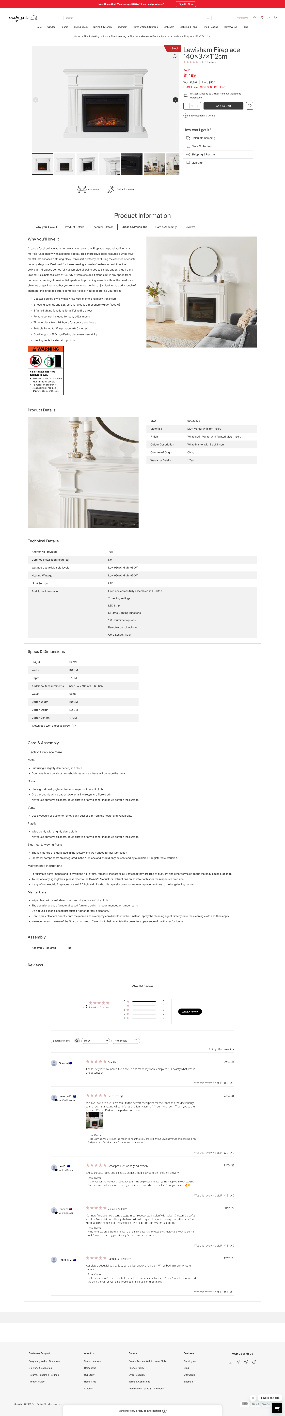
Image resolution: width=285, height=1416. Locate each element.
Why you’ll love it (46, 227)
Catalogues (190, 1361)
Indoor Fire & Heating (114, 36)
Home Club (90, 1381)
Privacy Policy (136, 1367)
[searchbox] (62, 1040)
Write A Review (190, 1011)
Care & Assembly (166, 227)
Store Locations (92, 1361)
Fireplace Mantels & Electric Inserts (149, 36)
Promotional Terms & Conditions (146, 1388)
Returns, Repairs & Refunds (44, 1374)
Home (77, 36)
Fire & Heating (91, 36)
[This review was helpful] (225, 1195)
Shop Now (183, 4)
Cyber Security (137, 1374)
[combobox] (137, 18)
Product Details (74, 227)
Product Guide (37, 1381)
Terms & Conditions (139, 1381)
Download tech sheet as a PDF (51, 725)
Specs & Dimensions (134, 226)
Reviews (190, 227)
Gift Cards (189, 1374)
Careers (88, 1388)
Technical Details (102, 227)
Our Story (89, 1374)
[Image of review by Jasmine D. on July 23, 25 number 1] (94, 1120)
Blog (186, 1367)
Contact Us (242, 18)
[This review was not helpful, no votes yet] (231, 1083)
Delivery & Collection (40, 1367)
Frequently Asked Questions (44, 1361)
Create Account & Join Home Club (147, 1361)
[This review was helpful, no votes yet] (225, 1083)
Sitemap (188, 1381)
